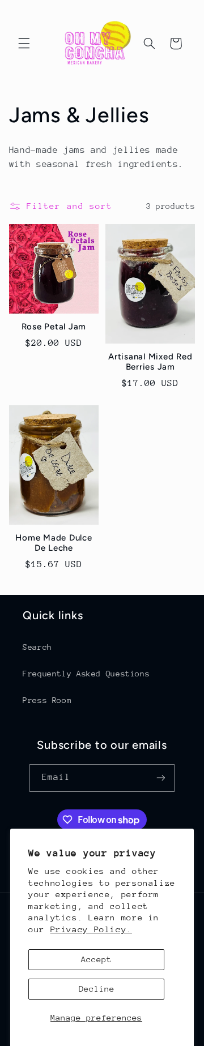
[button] (24, 44)
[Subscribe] (161, 778)
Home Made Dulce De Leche (53, 543)
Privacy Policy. (91, 929)
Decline (96, 988)
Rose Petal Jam (54, 326)
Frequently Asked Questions (86, 673)
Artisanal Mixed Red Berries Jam (150, 361)
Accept (96, 959)
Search (37, 646)
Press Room (47, 700)
